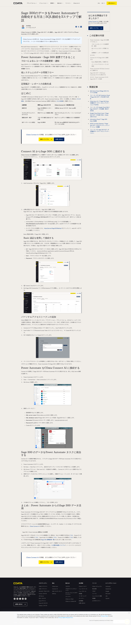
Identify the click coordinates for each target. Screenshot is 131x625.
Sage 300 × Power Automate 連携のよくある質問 (35, 532)
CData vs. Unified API (71, 601)
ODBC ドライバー (43, 586)
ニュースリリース (83, 589)
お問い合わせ (111, 3)
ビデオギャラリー (96, 600)
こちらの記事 (59, 101)
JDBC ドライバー (43, 589)
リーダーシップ (82, 596)
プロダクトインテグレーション (71, 589)
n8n (106, 596)
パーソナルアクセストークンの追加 (100, 65)
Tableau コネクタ (43, 605)
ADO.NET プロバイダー (44, 591)
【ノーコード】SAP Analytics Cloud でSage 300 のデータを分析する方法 (100, 96)
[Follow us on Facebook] (76, 27)
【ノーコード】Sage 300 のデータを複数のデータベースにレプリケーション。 (99, 131)
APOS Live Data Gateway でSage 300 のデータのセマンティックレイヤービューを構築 (100, 125)
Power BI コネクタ (43, 603)
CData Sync (55, 586)
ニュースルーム (82, 591)
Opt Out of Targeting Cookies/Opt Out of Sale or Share (101, 620)
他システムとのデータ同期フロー (100, 49)
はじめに (92, 55)
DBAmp (54, 593)
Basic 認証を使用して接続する (100, 62)
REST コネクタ (42, 598)
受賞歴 (80, 593)
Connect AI (55, 589)
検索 (102, 3)
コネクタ (68, 586)
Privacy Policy (104, 616)
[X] (17, 599)
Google (107, 591)
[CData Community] (25, 599)
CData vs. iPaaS (69, 599)
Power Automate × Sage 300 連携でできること (99, 41)
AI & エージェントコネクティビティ (71, 593)
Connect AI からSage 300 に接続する (99, 58)
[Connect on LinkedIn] (81, 27)
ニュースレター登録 (97, 596)
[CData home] (19, 3)
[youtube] (20, 599)
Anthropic (108, 586)
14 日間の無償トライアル (58, 545)
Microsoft (108, 593)
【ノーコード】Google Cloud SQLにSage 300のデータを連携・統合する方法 (100, 108)
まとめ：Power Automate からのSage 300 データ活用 (99, 78)
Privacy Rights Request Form (66, 617)
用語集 (93, 598)
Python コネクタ (43, 593)
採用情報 (81, 600)
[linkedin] (15, 599)
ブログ (93, 591)
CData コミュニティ (97, 586)
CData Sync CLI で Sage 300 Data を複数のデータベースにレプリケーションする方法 (99, 102)
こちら (71, 535)
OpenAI (107, 598)
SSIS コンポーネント (57, 591)
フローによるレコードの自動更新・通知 (100, 45)
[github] (23, 599)
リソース (94, 593)
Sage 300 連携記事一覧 (47, 539)
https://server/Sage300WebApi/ (53, 228)
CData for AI (76, 3)
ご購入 (98, 3)
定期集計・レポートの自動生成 (100, 53)
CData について (83, 586)
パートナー (68, 596)
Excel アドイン (42, 600)
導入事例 (94, 589)
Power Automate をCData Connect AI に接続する (99, 69)
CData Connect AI (32, 135)
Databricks (108, 589)
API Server (41, 596)
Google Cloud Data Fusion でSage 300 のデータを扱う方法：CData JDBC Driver (99, 115)
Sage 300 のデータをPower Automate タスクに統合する (98, 74)
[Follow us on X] (78, 27)
